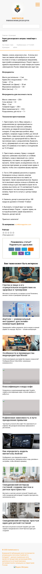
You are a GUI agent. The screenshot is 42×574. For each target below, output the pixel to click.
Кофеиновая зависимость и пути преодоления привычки (20, 418)
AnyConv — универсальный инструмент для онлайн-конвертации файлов (16, 321)
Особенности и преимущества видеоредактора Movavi (18, 354)
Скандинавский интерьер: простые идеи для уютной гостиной (21, 521)
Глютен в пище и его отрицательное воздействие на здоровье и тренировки (19, 287)
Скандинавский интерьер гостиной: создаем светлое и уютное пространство (18, 487)
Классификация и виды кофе (18, 386)
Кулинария (5, 47)
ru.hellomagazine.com (23, 224)
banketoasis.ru (17, 18)
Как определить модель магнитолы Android (15, 452)
